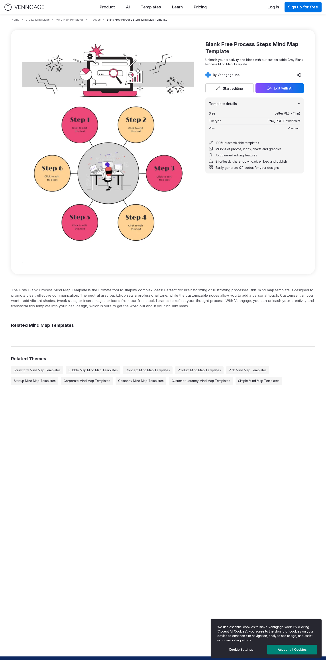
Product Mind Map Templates (199, 370)
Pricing (200, 7)
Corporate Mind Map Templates (87, 381)
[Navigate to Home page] (24, 7)
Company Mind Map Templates (141, 381)
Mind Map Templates (70, 19)
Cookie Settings (241, 649)
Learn (177, 7)
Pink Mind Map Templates (248, 370)
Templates (151, 7)
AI (128, 7)
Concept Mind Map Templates (148, 370)
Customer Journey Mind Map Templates (201, 381)
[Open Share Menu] (299, 75)
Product (107, 7)
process (95, 19)
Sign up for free (303, 7)
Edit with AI (283, 88)
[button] (229, 88)
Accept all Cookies (292, 649)
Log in (273, 7)
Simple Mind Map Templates (258, 381)
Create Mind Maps (38, 19)
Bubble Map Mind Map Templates (93, 370)
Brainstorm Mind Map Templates (37, 370)
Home (16, 19)
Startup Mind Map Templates (35, 381)
